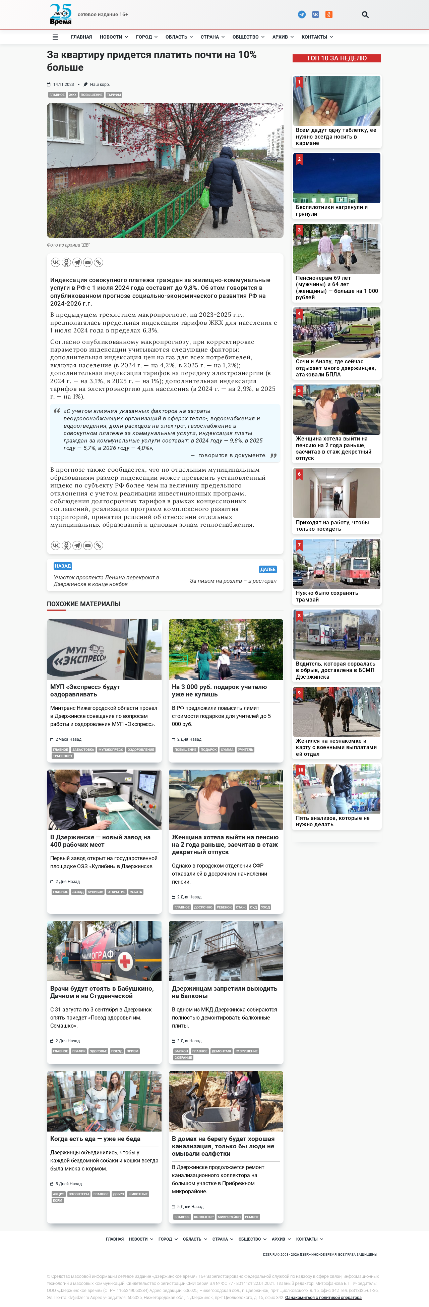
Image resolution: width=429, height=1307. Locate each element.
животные (138, 1194)
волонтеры (79, 1194)
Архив (280, 37)
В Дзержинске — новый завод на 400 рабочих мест (100, 840)
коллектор (203, 1217)
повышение (92, 95)
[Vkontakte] (55, 262)
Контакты (314, 37)
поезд (116, 1051)
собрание (183, 1057)
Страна (210, 37)
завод (77, 892)
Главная (81, 37)
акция (58, 1194)
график (78, 1051)
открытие (116, 892)
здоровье (98, 1051)
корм (57, 1200)
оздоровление (141, 749)
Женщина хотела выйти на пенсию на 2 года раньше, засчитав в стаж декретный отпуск (225, 844)
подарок (209, 749)
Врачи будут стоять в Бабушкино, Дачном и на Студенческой (102, 992)
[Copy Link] (98, 262)
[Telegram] (77, 262)
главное (57, 95)
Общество (246, 37)
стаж (241, 907)
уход (265, 907)
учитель (245, 749)
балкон (181, 1051)
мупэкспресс (111, 749)
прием (132, 1051)
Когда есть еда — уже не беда (95, 1139)
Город (144, 37)
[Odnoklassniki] (66, 262)
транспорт (62, 756)
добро (118, 1194)
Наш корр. (100, 84)
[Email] (88, 262)
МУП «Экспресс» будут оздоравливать (85, 690)
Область (176, 37)
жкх (72, 95)
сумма (227, 749)
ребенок (224, 907)
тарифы (114, 95)
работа (136, 892)
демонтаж (221, 1051)
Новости (111, 37)
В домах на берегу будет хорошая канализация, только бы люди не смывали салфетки (223, 1146)
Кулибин (95, 892)
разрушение (247, 1051)
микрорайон (229, 1217)
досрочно (203, 907)
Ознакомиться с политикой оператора (323, 1297)
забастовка (83, 749)
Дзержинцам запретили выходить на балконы (225, 992)
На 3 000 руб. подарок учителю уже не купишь (219, 690)
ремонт (252, 1217)
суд (253, 907)
